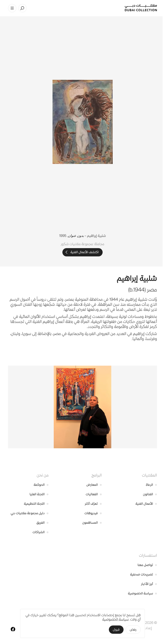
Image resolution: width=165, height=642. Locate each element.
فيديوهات (93, 513)
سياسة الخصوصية (142, 593)
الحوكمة (41, 485)
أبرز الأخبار (149, 584)
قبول (116, 629)
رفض (133, 629)
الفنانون (150, 494)
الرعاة (151, 485)
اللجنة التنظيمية (36, 504)
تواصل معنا (147, 565)
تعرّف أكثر (93, 504)
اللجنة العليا (39, 494)
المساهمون (92, 522)
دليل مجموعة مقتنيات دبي (29, 513)
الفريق (42, 522)
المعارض (94, 485)
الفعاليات (94, 494)
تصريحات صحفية (143, 574)
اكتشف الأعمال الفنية (84, 252)
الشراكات (41, 532)
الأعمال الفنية (146, 504)
